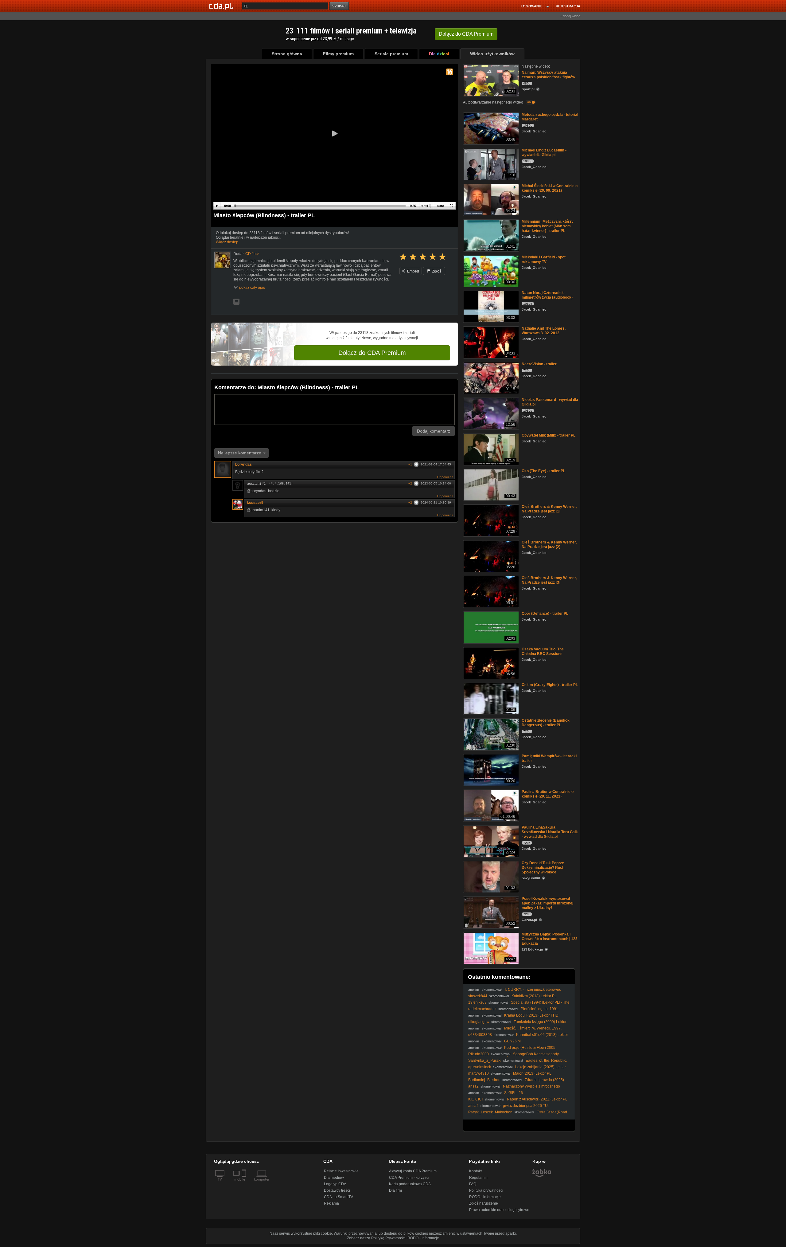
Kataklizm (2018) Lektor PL (534, 996)
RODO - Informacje (423, 1238)
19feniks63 (477, 1002)
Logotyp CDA (335, 1184)
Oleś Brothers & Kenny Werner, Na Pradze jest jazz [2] (549, 544)
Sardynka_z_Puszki (484, 1060)
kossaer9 (255, 502)
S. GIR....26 (513, 1093)
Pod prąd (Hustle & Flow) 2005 (529, 1047)
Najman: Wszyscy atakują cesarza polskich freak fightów (548, 74)
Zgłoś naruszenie (483, 1203)
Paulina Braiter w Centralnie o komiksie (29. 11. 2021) (548, 794)
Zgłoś (436, 271)
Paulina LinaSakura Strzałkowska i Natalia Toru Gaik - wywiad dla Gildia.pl (550, 832)
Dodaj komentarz (433, 431)
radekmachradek (482, 1009)
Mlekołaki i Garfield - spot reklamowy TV (544, 259)
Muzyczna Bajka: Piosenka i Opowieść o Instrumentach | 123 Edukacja (550, 939)
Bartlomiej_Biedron (484, 1080)
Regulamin (478, 1177)
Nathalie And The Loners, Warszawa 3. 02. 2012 (544, 330)
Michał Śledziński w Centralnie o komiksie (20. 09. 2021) (550, 188)
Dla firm (395, 1190)
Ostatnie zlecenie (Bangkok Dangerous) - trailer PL (546, 722)
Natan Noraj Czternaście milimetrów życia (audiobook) (547, 295)
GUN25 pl (512, 1041)
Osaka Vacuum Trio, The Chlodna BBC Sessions (543, 651)
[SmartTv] (244, 1183)
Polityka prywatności (486, 1190)
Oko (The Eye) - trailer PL (543, 471)
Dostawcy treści (337, 1190)
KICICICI (475, 1099)
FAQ (472, 1184)
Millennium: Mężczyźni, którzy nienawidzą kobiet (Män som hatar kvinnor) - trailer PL (548, 226)
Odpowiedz (445, 477)
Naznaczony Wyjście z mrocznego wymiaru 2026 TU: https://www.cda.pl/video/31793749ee (515, 1088)
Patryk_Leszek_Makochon (490, 1112)
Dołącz (466, 34)
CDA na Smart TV (338, 1197)
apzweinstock (479, 1067)
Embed (412, 271)
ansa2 (473, 1086)
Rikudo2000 (478, 1054)
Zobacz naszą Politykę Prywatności (376, 1238)
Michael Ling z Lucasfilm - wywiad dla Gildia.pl (544, 152)
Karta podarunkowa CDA (410, 1184)
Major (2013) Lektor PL (532, 1073)
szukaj (339, 6)
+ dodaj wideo (570, 16)
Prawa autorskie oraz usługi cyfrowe (499, 1210)
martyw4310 (478, 1073)
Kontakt (475, 1171)
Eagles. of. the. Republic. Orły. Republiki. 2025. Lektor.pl (517, 1062)
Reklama (331, 1203)
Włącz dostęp (227, 242)
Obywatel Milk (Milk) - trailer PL (548, 435)
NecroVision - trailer (539, 364)
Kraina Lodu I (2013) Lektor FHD (531, 1015)
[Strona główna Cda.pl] (222, 6)
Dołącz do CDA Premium (372, 352)
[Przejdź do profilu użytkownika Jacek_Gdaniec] (222, 260)
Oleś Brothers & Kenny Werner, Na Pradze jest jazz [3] (549, 580)
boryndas (243, 464)
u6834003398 (480, 1035)
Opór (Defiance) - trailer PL (545, 613)
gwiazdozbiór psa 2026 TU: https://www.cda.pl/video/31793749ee (508, 1108)
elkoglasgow (478, 1022)
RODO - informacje (485, 1197)
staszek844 (477, 996)
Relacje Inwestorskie (341, 1171)
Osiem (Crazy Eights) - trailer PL (550, 685)
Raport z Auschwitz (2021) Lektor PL (537, 1099)
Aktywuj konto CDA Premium (413, 1171)
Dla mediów (334, 1177)
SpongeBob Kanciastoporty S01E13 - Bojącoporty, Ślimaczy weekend (513, 1056)
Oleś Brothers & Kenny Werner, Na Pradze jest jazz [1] (549, 508)
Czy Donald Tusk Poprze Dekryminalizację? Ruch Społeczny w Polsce (543, 867)
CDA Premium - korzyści (409, 1177)
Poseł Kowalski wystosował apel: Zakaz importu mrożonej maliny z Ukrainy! (547, 903)
